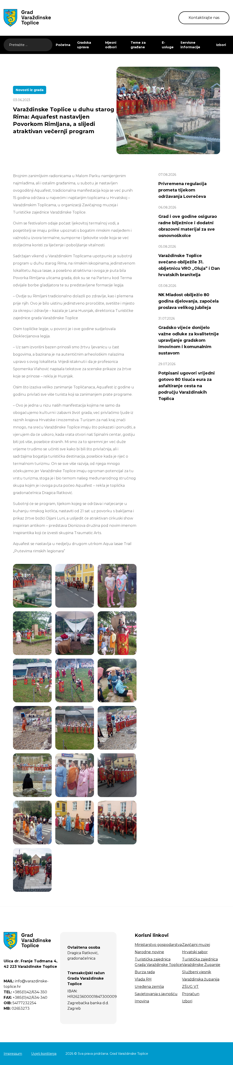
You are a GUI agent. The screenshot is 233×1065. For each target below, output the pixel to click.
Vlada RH (143, 979)
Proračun (190, 994)
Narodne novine (149, 952)
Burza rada (145, 972)
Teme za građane (138, 45)
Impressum (13, 1054)
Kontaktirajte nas (204, 17)
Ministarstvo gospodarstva (158, 945)
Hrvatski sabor (195, 952)
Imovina (142, 1001)
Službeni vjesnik (196, 972)
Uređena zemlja (149, 986)
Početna (63, 45)
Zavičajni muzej (196, 945)
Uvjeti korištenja (43, 1054)
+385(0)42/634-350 (25, 992)
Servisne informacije (190, 45)
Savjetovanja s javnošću (156, 994)
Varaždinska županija (200, 979)
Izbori (221, 45)
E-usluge (168, 45)
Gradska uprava (84, 45)
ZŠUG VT (190, 986)
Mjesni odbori (110, 45)
